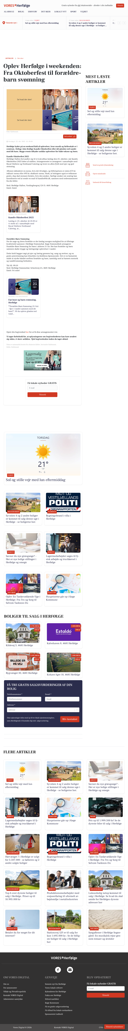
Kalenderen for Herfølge (55, 991)
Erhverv (32, 11)
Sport (73, 11)
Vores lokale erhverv (54, 988)
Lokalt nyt (60, 11)
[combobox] (8, 709)
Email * (48, 694)
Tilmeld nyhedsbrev (114, 1026)
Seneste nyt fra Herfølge (55, 984)
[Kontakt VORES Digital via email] (70, 970)
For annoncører (10, 988)
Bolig (21, 11)
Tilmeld (120, 5)
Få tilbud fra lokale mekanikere (58, 1010)
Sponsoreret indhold (54, 1014)
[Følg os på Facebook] (58, 970)
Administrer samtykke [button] (13, 999)
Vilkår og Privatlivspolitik (14, 991)
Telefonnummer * (14, 694)
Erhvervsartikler (52, 999)
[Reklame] (42, 360)
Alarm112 (9, 11)
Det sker (45, 11)
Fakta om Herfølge (53, 995)
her (27, 332)
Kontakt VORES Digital (13, 995)
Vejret (84, 11)
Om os (6, 984)
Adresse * (11, 705)
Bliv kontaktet (69, 719)
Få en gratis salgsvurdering (57, 1006)
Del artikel (68, 136)
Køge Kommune (52, 1003)
